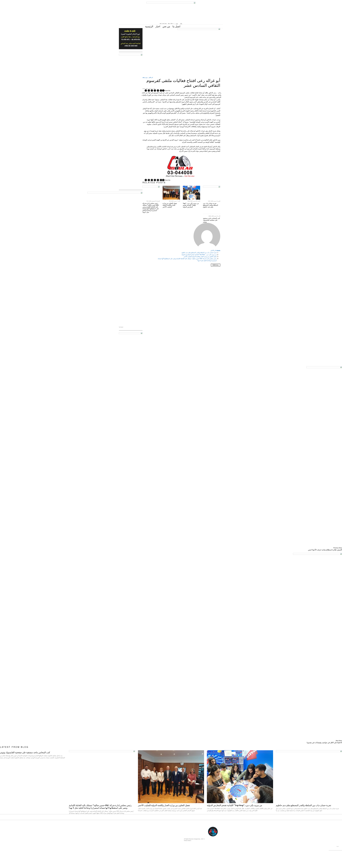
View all (215, 265)
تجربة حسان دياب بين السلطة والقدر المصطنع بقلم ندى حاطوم (210, 205)
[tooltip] (163, 90)
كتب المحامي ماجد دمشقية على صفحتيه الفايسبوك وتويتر (211, 220)
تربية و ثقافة (145, 77)
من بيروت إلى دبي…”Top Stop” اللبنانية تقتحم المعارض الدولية (191, 205)
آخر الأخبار (151, 77)
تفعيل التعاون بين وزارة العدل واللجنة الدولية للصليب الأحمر (170, 205)
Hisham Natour (187, 840)
